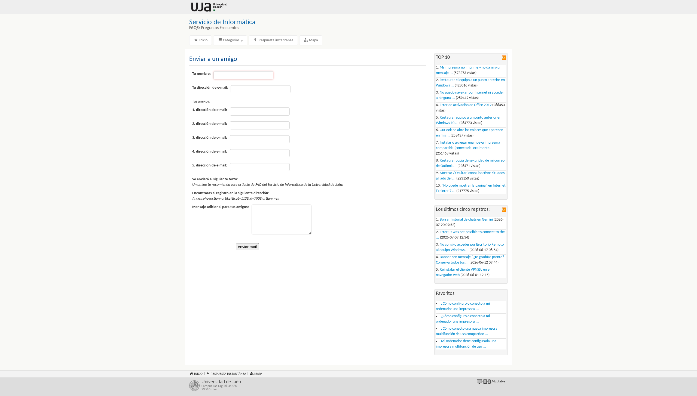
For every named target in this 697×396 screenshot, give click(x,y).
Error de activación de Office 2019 (465, 105)
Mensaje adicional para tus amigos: (220, 207)
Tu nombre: (201, 74)
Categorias (231, 40)
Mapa (313, 40)
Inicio (202, 40)
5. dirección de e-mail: (209, 165)
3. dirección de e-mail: (209, 138)
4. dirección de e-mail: (209, 152)
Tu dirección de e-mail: (210, 88)
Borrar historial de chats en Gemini (466, 220)
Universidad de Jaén (221, 385)
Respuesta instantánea (276, 40)
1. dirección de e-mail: (209, 110)
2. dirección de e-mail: (209, 124)
